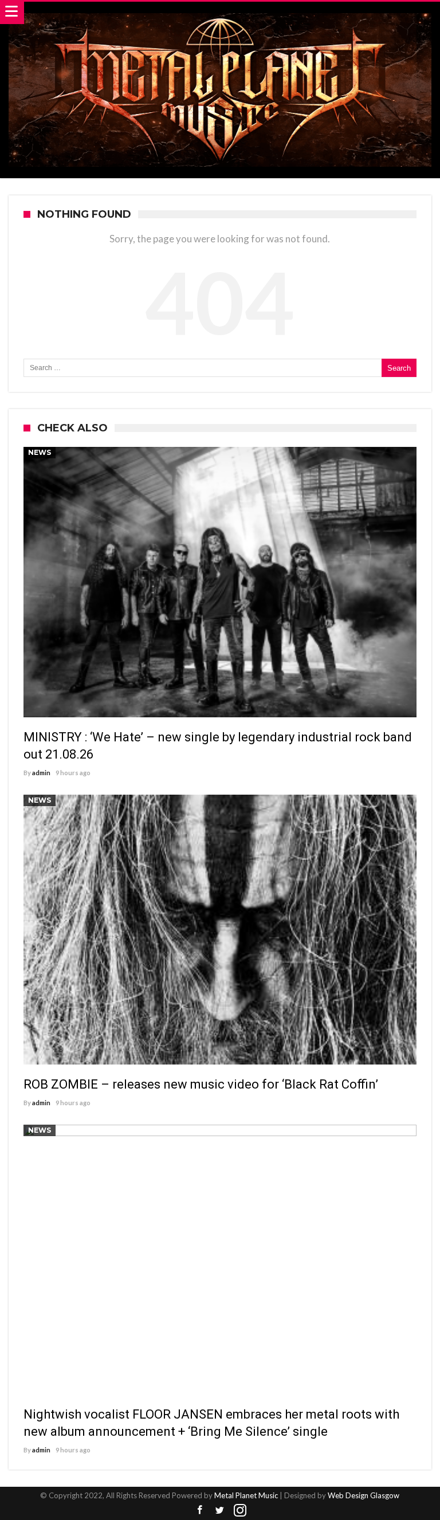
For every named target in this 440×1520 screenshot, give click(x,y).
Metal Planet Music (246, 1495)
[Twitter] (220, 1510)
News (39, 452)
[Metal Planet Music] (220, 13)
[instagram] (240, 1510)
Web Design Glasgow (363, 1495)
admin (41, 772)
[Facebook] (200, 1510)
